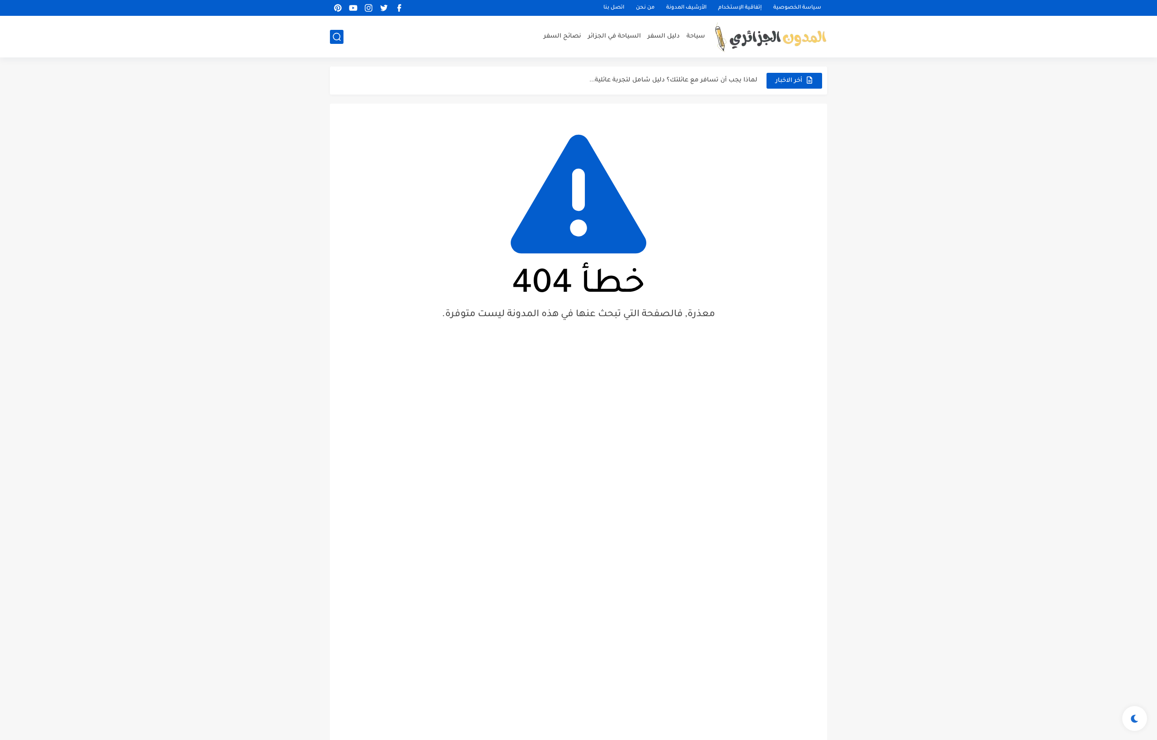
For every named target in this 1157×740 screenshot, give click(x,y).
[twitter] (383, 8)
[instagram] (368, 8)
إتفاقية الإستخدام (740, 8)
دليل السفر (664, 36)
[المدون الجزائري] (770, 36)
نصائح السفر (562, 36)
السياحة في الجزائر (614, 36)
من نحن (645, 8)
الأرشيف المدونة (686, 8)
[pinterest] (337, 8)
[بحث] (336, 37)
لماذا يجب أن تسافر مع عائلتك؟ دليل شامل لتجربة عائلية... (673, 80)
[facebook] (399, 8)
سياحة (696, 36)
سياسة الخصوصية (797, 8)
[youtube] (353, 8)
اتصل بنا (613, 8)
